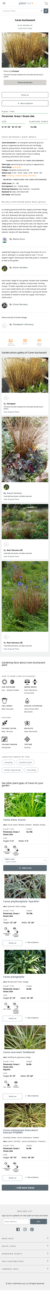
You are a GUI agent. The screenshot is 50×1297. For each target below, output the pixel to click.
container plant (21, 175)
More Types (39, 344)
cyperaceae (16, 167)
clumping (10, 175)
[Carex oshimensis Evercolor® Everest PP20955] (25, 1139)
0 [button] (46, 2)
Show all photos (25, 82)
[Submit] (46, 11)
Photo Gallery (11, 344)
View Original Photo (11, 412)
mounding (32, 175)
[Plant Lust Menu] (4, 3)
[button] (41, 11)
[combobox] (25, 860)
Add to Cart (27, 868)
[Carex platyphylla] (25, 982)
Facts (25, 344)
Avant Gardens (14, 493)
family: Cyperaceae (12, 770)
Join (38, 1221)
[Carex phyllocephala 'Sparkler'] (25, 907)
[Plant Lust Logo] (26, 3)
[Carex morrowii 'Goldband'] (25, 1059)
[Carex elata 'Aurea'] (25, 828)
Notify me (25, 95)
